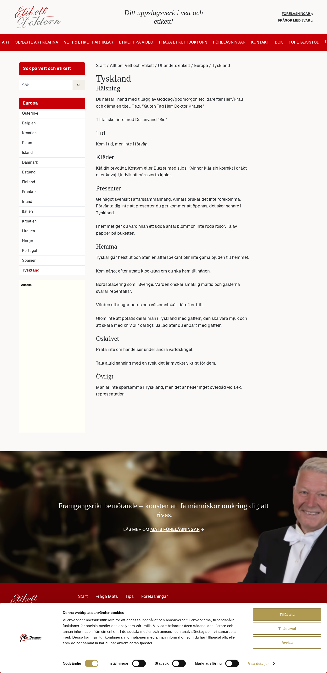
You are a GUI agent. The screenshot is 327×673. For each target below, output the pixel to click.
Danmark (30, 162)
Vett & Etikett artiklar (88, 42)
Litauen (28, 231)
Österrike (30, 113)
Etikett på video (136, 42)
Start (101, 65)
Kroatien (29, 133)
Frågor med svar (294, 20)
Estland (29, 172)
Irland (27, 201)
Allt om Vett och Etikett (132, 65)
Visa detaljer (258, 664)
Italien (27, 211)
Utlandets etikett (174, 65)
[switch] (139, 663)
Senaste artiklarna (36, 42)
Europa (201, 65)
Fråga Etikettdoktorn (183, 42)
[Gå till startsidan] (64, 17)
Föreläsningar (296, 14)
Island (27, 152)
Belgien (29, 123)
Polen (27, 142)
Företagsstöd (304, 42)
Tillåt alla (287, 614)
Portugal (29, 250)
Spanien (29, 260)
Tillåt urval (287, 629)
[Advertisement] (52, 359)
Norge (27, 241)
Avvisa (287, 642)
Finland (28, 182)
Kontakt (260, 42)
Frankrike (30, 191)
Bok (279, 42)
